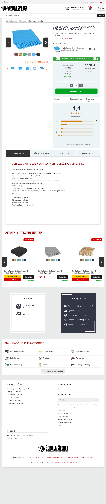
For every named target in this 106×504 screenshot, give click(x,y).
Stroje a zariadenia (32, 457)
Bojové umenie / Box (75, 457)
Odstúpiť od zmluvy (14, 391)
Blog (13, 2)
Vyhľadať (101, 15)
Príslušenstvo (22, 21)
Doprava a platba (76, 99)
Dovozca (57, 99)
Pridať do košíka (76, 91)
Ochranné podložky (36, 21)
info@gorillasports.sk (14, 438)
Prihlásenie (84, 2)
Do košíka (28, 277)
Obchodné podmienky (14, 400)
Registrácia (93, 2)
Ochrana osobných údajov (16, 403)
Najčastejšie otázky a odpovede (18, 389)
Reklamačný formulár (14, 394)
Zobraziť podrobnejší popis (63, 38)
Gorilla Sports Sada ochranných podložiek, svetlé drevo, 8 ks (84, 272)
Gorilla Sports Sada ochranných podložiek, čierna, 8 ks (16, 272)
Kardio (42, 457)
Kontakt (19, 2)
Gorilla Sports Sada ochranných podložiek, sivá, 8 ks (50, 272)
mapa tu (60, 425)
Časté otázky (5, 2)
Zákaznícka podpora (90, 100)
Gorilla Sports (11, 21)
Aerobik (48, 457)
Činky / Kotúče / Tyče (59, 457)
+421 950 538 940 (13, 435)
